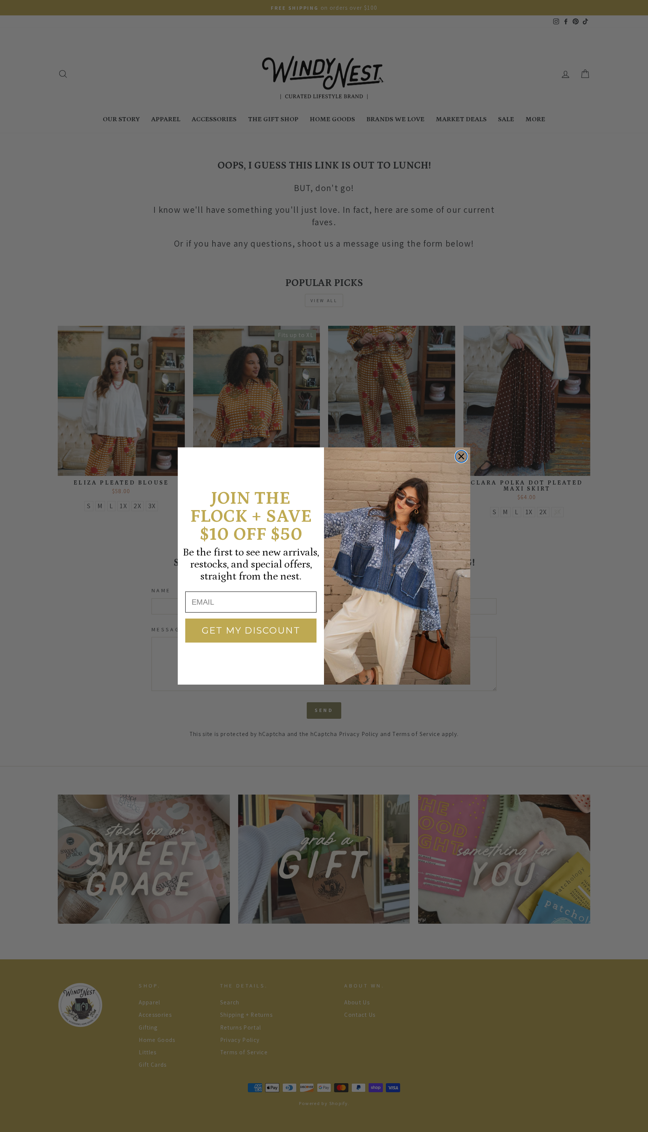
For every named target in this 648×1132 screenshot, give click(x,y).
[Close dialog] (461, 456)
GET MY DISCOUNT (251, 630)
